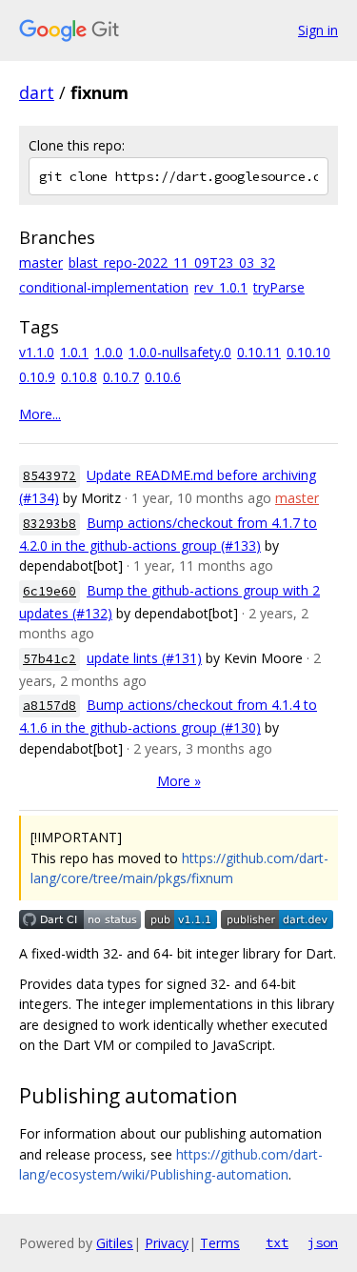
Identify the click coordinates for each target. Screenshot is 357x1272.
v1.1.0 (36, 352)
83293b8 (49, 523)
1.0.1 (74, 352)
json (322, 1242)
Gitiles (114, 1243)
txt (277, 1242)
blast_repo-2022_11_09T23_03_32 (172, 262)
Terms (220, 1243)
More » (179, 781)
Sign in (318, 30)
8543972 (49, 476)
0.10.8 (79, 377)
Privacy (166, 1243)
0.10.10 (308, 352)
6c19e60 (49, 591)
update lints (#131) (144, 658)
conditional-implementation (103, 287)
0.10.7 (121, 377)
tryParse (279, 287)
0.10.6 (163, 377)
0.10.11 (259, 352)
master (41, 262)
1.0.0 (108, 352)
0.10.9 (37, 377)
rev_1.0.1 (221, 287)
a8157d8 (49, 705)
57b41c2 (49, 659)
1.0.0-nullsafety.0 (180, 352)
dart (36, 92)
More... (40, 414)
